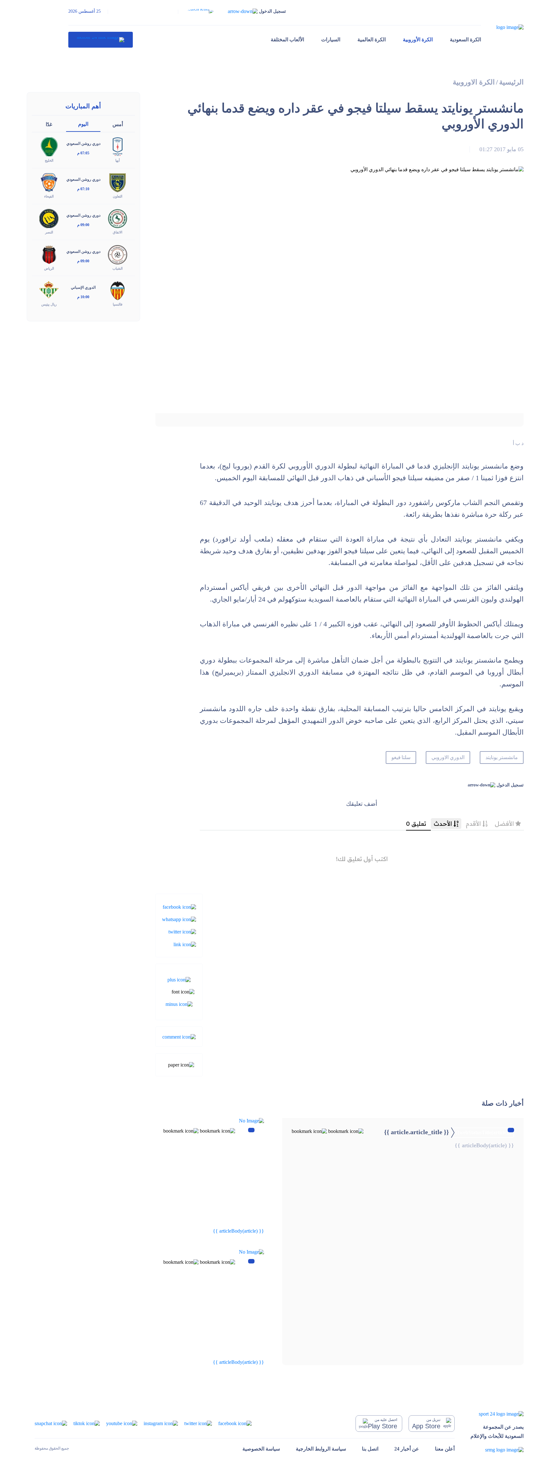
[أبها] (117, 146)
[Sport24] (497, 1414)
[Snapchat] (51, 1423)
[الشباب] (117, 254)
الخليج (49, 160)
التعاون (117, 196)
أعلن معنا (445, 1448)
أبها (117, 160)
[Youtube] (121, 1423)
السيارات (330, 39)
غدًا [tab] (49, 124)
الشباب (117, 268)
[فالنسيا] (117, 290)
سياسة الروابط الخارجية (321, 1448)
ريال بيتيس (49, 304)
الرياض (49, 268)
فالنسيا (117, 304)
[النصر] (48, 218)
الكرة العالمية (371, 39)
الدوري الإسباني (83, 287)
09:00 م (83, 225)
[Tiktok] (86, 1423)
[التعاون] (117, 182)
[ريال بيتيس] (48, 290)
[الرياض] (48, 254)
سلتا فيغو (401, 757)
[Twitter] (182, 931)
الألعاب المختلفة (287, 39)
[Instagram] (161, 1423)
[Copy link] (184, 943)
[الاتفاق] (117, 218)
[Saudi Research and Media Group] (497, 1449)
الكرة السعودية (465, 39)
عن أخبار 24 (406, 1448)
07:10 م (83, 189)
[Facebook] (179, 906)
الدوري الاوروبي (447, 757)
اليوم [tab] (83, 124)
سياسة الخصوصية (261, 1448)
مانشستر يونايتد (501, 757)
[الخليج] (48, 146)
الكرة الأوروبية (418, 39)
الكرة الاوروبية (474, 82)
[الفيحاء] (48, 182)
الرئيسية (511, 82)
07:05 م (83, 153)
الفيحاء (49, 196)
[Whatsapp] (179, 919)
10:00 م (83, 297)
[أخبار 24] (100, 39)
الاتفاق (117, 232)
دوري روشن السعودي (83, 143)
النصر (49, 232)
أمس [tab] (117, 124)
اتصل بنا (370, 1448)
